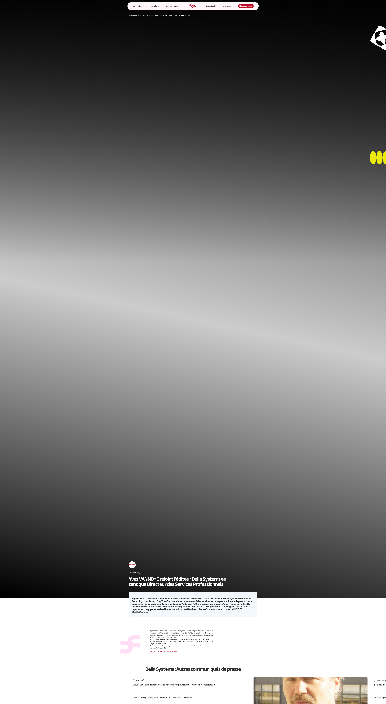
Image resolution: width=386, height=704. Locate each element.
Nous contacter (245, 6)
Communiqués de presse (163, 15)
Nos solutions (137, 6)
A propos (227, 6)
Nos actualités (211, 6)
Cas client (154, 6)
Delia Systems (147, 15)
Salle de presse (172, 6)
